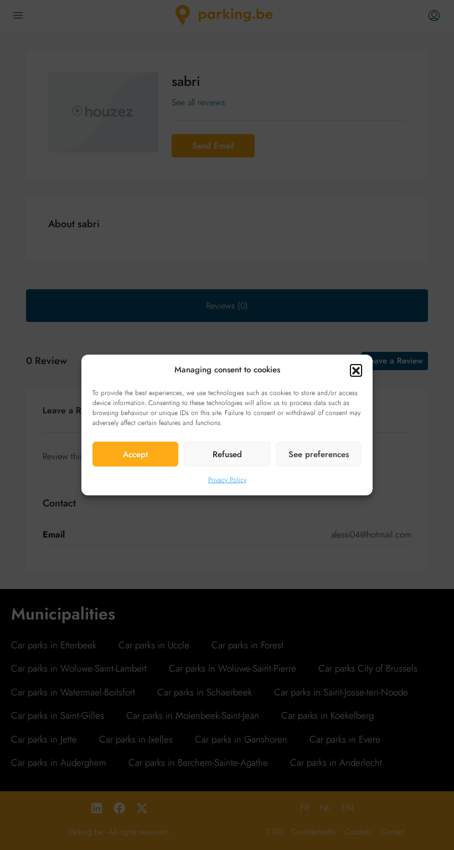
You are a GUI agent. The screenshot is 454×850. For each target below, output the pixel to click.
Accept (135, 454)
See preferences (318, 454)
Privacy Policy (227, 480)
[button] (356, 370)
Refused (227, 454)
